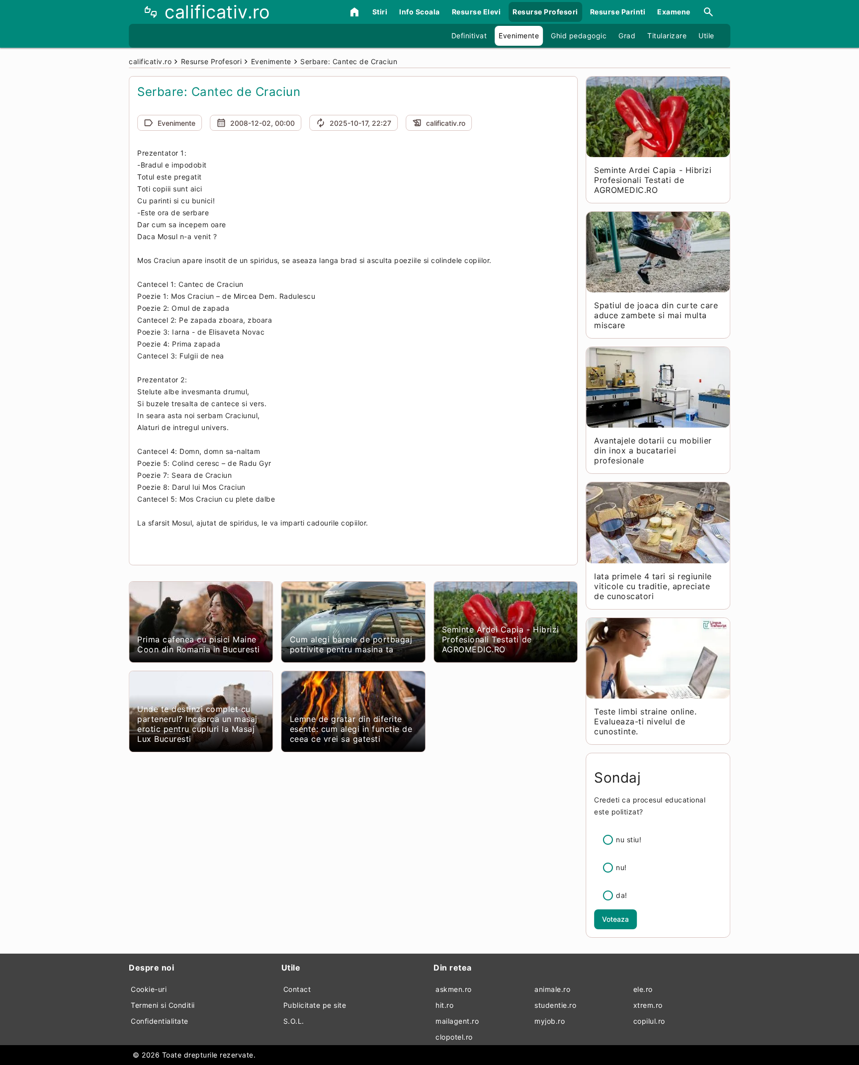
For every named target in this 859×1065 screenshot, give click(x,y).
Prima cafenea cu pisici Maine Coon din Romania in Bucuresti (198, 644)
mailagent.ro (457, 1021)
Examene (673, 11)
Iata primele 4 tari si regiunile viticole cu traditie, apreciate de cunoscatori (652, 586)
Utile (706, 35)
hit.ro (444, 1005)
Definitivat (469, 35)
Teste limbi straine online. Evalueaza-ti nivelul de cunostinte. (645, 721)
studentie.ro (555, 1005)
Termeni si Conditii (163, 1005)
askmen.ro (453, 989)
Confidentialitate (159, 1021)
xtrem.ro (648, 1005)
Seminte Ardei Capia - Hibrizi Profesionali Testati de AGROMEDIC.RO (500, 639)
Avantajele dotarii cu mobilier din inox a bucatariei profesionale (652, 450)
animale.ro (552, 989)
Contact (297, 989)
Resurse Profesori (545, 11)
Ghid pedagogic (578, 35)
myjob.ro (549, 1021)
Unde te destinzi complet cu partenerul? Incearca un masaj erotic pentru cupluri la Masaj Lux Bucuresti (197, 724)
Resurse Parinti (618, 11)
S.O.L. (293, 1021)
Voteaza (615, 919)
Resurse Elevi (476, 11)
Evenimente (519, 35)
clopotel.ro (454, 1037)
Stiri (380, 11)
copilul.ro (649, 1021)
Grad (626, 35)
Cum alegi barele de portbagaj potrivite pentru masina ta (351, 644)
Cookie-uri (149, 989)
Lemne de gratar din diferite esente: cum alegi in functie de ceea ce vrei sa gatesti (351, 729)
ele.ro (643, 989)
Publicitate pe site (314, 1005)
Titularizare (667, 35)
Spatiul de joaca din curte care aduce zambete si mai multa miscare (656, 315)
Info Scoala (419, 11)
